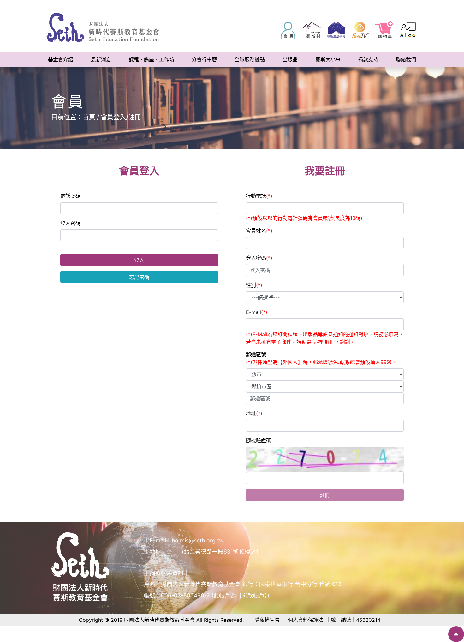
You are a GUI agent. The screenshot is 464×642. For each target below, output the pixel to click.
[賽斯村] (312, 30)
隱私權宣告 (267, 620)
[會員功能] (288, 30)
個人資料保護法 (305, 620)
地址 (254, 413)
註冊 (325, 495)
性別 (254, 285)
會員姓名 (259, 230)
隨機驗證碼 (258, 440)
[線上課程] (408, 30)
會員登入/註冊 (121, 117)
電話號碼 (70, 196)
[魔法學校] (336, 30)
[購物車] (384, 30)
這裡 (319, 342)
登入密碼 (70, 223)
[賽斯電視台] (360, 30)
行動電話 (259, 196)
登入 (139, 260)
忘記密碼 (139, 277)
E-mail (256, 312)
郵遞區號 (321, 358)
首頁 (89, 117)
